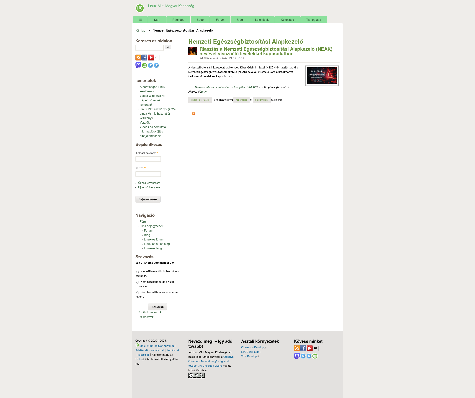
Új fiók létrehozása (149, 183)
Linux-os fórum (153, 239)
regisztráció (241, 100)
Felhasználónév (147, 153)
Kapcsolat (143, 354)
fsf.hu (139, 359)
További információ (201, 100)
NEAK (252, 87)
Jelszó (141, 168)
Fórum (220, 19)
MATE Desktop (251, 351)
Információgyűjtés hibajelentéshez (151, 133)
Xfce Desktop (250, 356)
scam (204, 91)
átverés (244, 87)
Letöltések (262, 19)
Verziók (145, 122)
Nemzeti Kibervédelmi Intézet (212, 87)
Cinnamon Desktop (253, 347)
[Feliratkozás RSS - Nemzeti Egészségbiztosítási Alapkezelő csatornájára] (193, 114)
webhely (235, 87)
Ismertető (146, 104)
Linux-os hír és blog (157, 244)
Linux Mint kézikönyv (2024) (158, 109)
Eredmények (145, 317)
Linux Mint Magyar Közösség (171, 5)
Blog (240, 19)
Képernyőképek (150, 100)
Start (157, 19)
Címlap (140, 30)
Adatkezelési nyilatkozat (149, 350)
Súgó (200, 19)
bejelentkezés (261, 100)
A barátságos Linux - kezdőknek (153, 89)
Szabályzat (173, 350)
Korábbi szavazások (149, 312)
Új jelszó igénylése (149, 187)
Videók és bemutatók (153, 127)
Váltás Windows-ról (152, 96)
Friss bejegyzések (151, 226)
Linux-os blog (153, 248)
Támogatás (313, 19)
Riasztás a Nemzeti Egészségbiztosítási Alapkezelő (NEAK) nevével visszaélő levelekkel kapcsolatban (265, 51)
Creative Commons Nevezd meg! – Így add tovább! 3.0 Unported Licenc (211, 361)
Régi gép (178, 19)
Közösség (287, 19)
